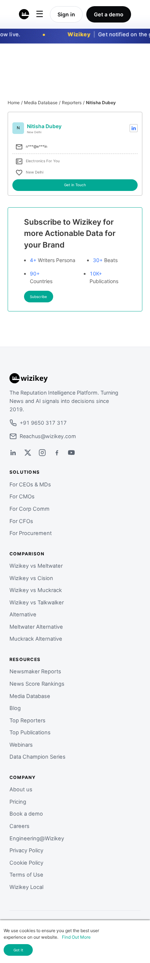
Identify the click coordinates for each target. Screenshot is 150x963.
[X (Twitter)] (27, 452)
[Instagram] (42, 452)
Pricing (17, 802)
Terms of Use (26, 875)
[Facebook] (56, 452)
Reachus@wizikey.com (48, 436)
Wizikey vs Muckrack (35, 590)
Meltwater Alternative (36, 627)
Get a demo (108, 14)
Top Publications (30, 732)
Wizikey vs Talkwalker (36, 602)
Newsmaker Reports (35, 671)
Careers (19, 826)
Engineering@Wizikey (36, 838)
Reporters (72, 102)
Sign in (66, 14)
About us (20, 789)
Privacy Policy (26, 850)
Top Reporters (27, 720)
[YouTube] (71, 452)
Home (14, 102)
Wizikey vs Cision (31, 578)
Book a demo (26, 814)
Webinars (21, 745)
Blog (15, 708)
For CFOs (21, 521)
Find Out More (76, 937)
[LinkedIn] (13, 452)
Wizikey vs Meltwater (36, 566)
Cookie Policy (26, 863)
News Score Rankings (36, 684)
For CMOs (22, 496)
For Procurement (30, 533)
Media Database (41, 102)
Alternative (22, 614)
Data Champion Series (37, 757)
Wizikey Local (26, 887)
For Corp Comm (29, 509)
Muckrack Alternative (35, 639)
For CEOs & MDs (30, 484)
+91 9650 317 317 (43, 423)
